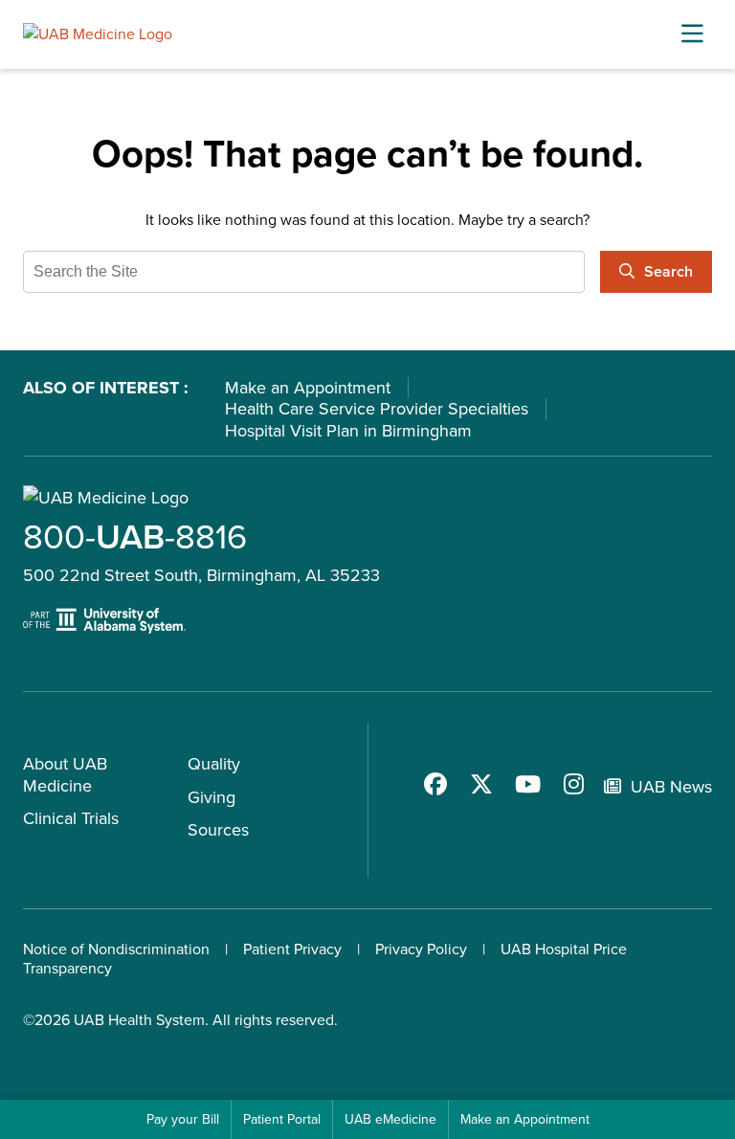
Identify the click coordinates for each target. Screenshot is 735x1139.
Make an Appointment (307, 387)
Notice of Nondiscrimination (116, 949)
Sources (218, 829)
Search (668, 271)
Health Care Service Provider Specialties (376, 408)
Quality (214, 763)
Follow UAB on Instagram (573, 784)
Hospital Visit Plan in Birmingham (348, 430)
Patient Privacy (292, 949)
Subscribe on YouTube (527, 784)
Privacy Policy (421, 949)
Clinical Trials (71, 818)
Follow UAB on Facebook (435, 784)
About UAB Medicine (65, 774)
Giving (211, 797)
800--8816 (135, 536)
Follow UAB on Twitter (481, 784)
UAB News (671, 786)
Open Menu (692, 34)
